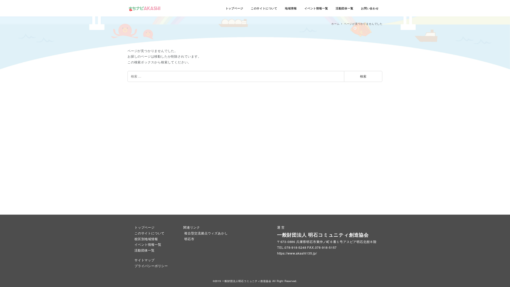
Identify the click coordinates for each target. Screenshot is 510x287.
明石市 (189, 239)
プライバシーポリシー (151, 265)
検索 (363, 76)
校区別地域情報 (146, 239)
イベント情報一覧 (147, 244)
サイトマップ (144, 260)
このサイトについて (149, 233)
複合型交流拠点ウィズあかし (206, 233)
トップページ (144, 227)
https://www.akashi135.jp (296, 253)
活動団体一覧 (144, 250)
